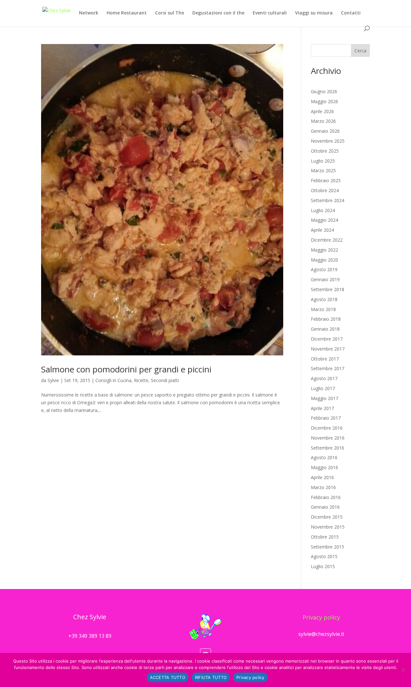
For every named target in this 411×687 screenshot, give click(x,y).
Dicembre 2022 (327, 240)
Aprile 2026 (322, 111)
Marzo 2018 (323, 309)
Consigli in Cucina (113, 380)
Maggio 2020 (324, 260)
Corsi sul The (169, 13)
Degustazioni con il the (218, 13)
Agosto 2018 (324, 299)
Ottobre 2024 (325, 190)
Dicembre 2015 (327, 517)
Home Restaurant (127, 13)
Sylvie (53, 380)
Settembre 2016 (327, 448)
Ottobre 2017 (325, 359)
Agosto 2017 (324, 378)
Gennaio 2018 (325, 329)
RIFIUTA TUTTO (211, 677)
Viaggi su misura (314, 13)
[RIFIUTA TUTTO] (403, 670)
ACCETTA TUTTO (167, 677)
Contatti (351, 13)
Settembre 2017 (327, 368)
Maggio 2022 (324, 250)
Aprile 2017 (322, 408)
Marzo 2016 (323, 487)
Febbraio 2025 (326, 180)
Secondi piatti (165, 380)
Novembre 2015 (328, 527)
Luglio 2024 (323, 210)
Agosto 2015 (324, 556)
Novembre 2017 (328, 349)
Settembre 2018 (327, 289)
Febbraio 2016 (326, 497)
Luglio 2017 (323, 388)
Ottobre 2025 (325, 151)
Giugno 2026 (324, 91)
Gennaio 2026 (325, 131)
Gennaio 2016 (325, 507)
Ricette (141, 380)
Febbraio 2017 (326, 418)
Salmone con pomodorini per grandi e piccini (126, 369)
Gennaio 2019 (325, 279)
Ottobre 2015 (325, 537)
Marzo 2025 (323, 170)
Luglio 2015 (323, 566)
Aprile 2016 (322, 477)
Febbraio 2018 (326, 319)
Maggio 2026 (324, 101)
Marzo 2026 (323, 121)
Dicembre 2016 (327, 428)
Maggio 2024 (324, 220)
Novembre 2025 (328, 141)
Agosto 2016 (324, 457)
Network (88, 13)
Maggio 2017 (324, 398)
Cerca (360, 51)
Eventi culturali (270, 13)
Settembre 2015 (327, 547)
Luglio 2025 (323, 161)
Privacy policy (321, 617)
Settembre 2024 (327, 200)
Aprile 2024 (322, 230)
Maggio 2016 (324, 467)
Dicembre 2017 (327, 339)
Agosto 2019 (324, 269)
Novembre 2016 (328, 438)
